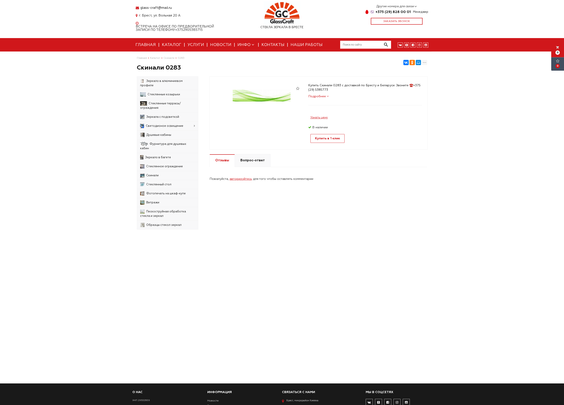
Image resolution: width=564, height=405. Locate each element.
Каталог (171, 44)
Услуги (195, 44)
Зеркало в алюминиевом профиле (161, 83)
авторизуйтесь (241, 179)
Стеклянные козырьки (164, 94)
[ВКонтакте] (406, 62)
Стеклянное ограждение (164, 166)
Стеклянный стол (158, 184)
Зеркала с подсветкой (162, 117)
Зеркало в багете (158, 157)
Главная (145, 44)
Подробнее (317, 96)
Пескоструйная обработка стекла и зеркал (163, 214)
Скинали (152, 175)
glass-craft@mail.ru (156, 7)
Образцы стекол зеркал (164, 225)
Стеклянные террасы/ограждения (160, 106)
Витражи (152, 202)
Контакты (273, 44)
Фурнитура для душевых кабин (163, 146)
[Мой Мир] (418, 62)
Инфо (244, 44)
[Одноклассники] (412, 62)
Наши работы (307, 44)
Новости (220, 44)
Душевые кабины (158, 135)
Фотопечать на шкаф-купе (166, 193)
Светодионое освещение (164, 126)
